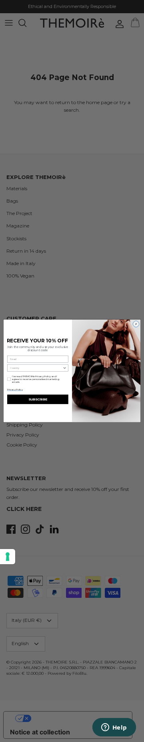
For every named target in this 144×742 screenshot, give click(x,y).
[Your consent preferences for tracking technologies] (7, 556)
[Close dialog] (136, 324)
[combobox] (36, 368)
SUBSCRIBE (37, 400)
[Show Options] (64, 368)
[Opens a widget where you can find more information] (114, 728)
